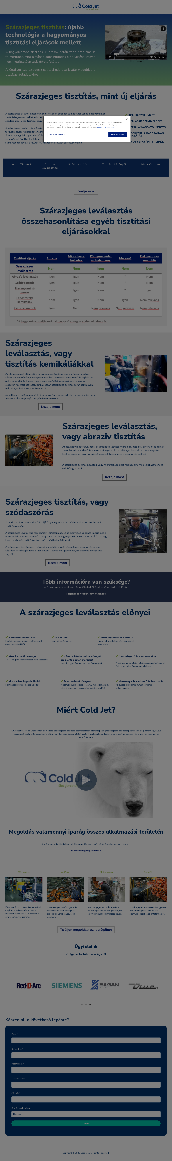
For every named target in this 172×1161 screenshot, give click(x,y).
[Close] (127, 119)
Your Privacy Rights (57, 134)
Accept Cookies (117, 134)
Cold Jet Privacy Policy (105, 127)
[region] (87, 129)
